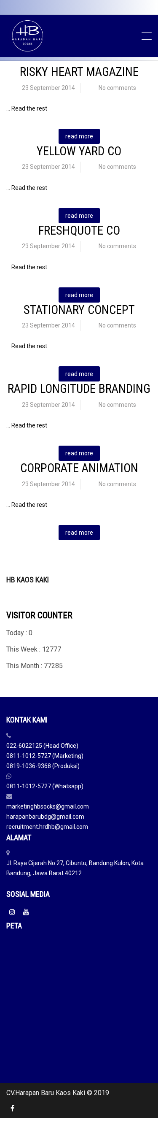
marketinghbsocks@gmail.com (47, 806)
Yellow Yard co (79, 151)
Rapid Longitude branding (79, 388)
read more (79, 136)
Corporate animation (79, 468)
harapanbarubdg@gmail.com (45, 816)
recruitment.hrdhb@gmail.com (47, 826)
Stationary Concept (79, 310)
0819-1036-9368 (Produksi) (43, 766)
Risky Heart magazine (79, 72)
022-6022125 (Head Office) (42, 745)
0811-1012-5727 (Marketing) (44, 755)
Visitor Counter (39, 615)
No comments (117, 87)
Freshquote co (79, 230)
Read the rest (29, 108)
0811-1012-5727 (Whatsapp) (44, 786)
